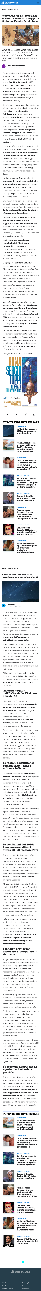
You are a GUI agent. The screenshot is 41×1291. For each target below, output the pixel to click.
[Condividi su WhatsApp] (34, 415)
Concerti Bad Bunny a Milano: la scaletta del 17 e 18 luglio (27, 1241)
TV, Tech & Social (25, 1259)
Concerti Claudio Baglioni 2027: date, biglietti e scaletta (26, 498)
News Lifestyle (13, 9)
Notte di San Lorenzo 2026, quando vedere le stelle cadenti (27, 431)
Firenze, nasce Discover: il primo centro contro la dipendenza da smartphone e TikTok (27, 514)
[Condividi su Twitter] (16, 415)
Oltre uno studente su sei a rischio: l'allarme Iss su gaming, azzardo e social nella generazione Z (27, 464)
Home (4, 9)
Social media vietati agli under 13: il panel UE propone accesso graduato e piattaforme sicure (27, 547)
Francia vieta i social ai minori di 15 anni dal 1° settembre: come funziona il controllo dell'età (26, 447)
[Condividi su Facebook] (7, 415)
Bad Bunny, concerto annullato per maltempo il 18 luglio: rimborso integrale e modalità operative (27, 482)
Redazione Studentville (16, 65)
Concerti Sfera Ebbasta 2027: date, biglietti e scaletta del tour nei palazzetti (27, 531)
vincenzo (11, 605)
